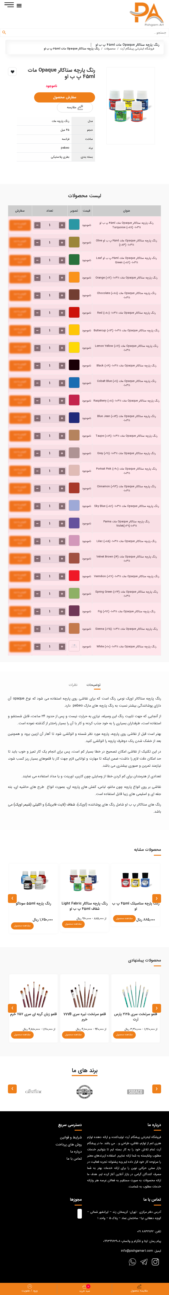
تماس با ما (74, 1158)
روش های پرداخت (68, 1144)
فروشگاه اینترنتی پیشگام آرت (137, 48)
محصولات (110, 48)
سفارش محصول (64, 97)
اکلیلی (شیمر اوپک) (27, 804)
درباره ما (76, 1151)
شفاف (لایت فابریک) (60, 804)
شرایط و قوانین (71, 1137)
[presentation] (156, 898)
